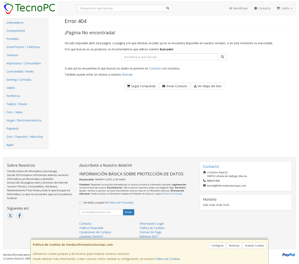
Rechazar (234, 245)
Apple (10, 145)
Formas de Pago (151, 232)
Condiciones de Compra (95, 232)
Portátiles (12, 39)
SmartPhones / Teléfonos (23, 47)
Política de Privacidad (172, 193)
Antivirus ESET (149, 236)
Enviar (128, 212)
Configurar (217, 245)
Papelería (12, 128)
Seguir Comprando (143, 86)
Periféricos (13, 96)
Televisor (12, 55)
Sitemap (127, 74)
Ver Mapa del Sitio (209, 86)
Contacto (264, 8)
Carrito (285, 8)
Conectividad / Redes (20, 71)
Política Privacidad (91, 228)
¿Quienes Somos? (91, 236)
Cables (10, 88)
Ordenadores (15, 22)
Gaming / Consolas (18, 79)
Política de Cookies (167, 259)
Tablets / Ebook (16, 104)
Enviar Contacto (176, 86)
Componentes (15, 31)
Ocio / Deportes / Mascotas (24, 137)
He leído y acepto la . (109, 202)
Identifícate (240, 8)
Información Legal (152, 224)
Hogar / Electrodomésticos (24, 120)
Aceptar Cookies (254, 245)
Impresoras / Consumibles (23, 63)
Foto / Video (14, 112)
